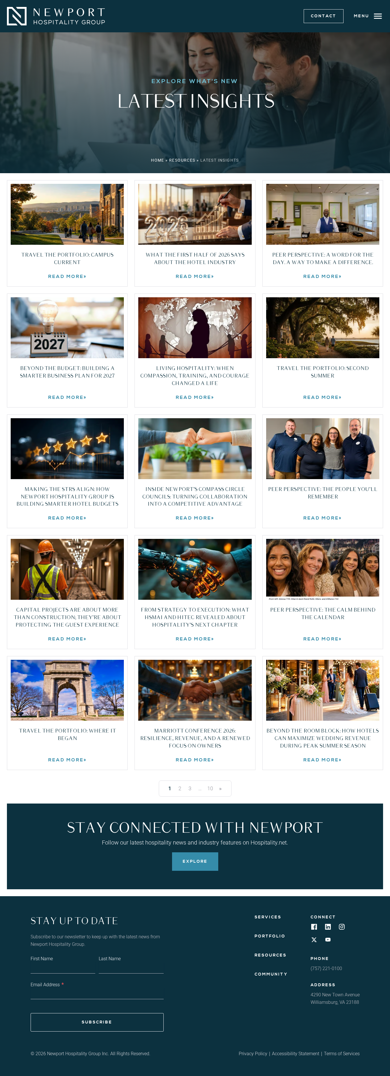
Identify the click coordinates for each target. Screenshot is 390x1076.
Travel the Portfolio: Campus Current (67, 259)
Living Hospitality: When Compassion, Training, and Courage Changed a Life (194, 376)
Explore (195, 861)
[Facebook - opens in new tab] (314, 928)
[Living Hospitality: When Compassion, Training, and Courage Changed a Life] (194, 327)
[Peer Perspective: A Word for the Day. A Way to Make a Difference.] (322, 214)
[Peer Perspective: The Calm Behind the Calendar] (322, 569)
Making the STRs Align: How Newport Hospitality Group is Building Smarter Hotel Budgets (67, 497)
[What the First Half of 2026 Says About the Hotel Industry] (194, 214)
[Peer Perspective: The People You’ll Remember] (322, 448)
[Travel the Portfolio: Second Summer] (322, 327)
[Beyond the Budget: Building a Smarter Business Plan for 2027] (67, 327)
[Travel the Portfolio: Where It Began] (67, 690)
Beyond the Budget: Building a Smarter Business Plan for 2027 (67, 372)
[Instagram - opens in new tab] (341, 928)
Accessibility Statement (295, 1053)
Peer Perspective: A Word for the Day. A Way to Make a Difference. (323, 259)
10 (210, 788)
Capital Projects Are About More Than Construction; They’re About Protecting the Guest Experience (67, 618)
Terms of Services (342, 1053)
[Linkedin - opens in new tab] (327, 928)
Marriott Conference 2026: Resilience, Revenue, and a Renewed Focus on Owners (195, 738)
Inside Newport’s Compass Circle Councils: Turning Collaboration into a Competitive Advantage (194, 497)
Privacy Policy (253, 1053)
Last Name (110, 958)
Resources (182, 160)
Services (268, 917)
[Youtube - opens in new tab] (327, 941)
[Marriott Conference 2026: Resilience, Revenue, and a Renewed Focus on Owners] (194, 690)
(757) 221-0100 (326, 968)
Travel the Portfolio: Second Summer (323, 372)
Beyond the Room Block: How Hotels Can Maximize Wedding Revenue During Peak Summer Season (322, 738)
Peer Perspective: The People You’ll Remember (322, 493)
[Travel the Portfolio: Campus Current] (67, 214)
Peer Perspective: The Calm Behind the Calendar (322, 614)
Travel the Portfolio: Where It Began (67, 734)
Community (271, 974)
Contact (323, 16)
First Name (42, 958)
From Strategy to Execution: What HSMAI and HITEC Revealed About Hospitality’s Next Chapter (195, 618)
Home (157, 160)
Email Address (47, 984)
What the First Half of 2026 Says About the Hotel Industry (195, 259)
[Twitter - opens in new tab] (314, 941)
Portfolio (270, 936)
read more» (86, 276)
